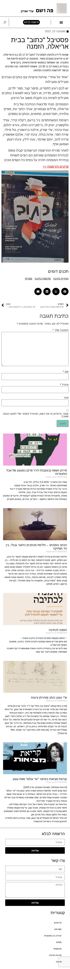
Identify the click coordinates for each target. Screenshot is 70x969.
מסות (59, 942)
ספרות (28, 278)
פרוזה (59, 962)
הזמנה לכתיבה (58, 630)
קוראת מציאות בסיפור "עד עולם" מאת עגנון (40, 779)
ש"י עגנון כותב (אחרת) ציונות (49, 697)
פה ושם (37, 10)
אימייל (64, 384)
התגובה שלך (60, 330)
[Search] (5, 22)
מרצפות (58, 949)
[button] (61, 22)
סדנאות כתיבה (43, 278)
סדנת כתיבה (55, 955)
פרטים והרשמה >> (56, 166)
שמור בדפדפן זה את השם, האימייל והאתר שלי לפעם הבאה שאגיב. (36, 415)
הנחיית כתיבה (61, 278)
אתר (66, 397)
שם (66, 371)
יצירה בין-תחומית (53, 936)
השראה (58, 929)
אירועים (58, 923)
